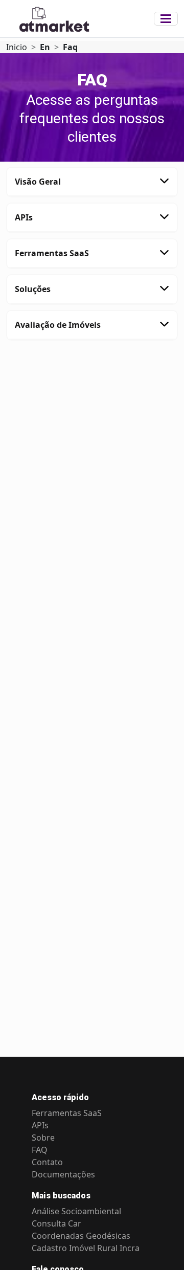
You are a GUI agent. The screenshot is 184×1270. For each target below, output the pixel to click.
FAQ (40, 1149)
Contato (47, 1162)
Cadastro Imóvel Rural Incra (86, 1248)
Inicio (16, 47)
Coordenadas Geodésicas (81, 1235)
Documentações (63, 1174)
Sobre (43, 1137)
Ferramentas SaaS (67, 1113)
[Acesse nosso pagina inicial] (80, 18)
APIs (40, 1125)
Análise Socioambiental (76, 1211)
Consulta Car (56, 1223)
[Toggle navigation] (166, 19)
